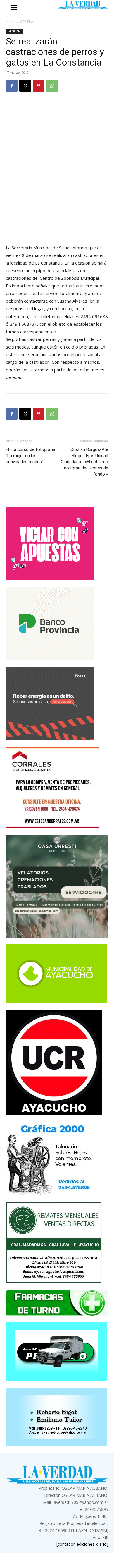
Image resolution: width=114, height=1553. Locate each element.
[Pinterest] (38, 86)
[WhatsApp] (52, 86)
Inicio (10, 21)
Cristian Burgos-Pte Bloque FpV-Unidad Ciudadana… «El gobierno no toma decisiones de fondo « (84, 462)
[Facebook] (12, 86)
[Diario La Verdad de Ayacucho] (82, 5)
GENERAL (27, 21)
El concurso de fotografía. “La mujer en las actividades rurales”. (31, 455)
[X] (25, 86)
